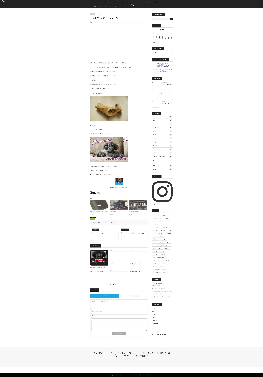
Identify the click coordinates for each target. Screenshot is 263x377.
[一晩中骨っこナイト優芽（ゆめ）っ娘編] (99, 205)
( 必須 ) (94, 307)
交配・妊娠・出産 (162, 149)
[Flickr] (133, 370)
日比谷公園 (155, 239)
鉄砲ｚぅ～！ (163, 263)
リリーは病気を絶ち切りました (158, 283)
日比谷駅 (163, 239)
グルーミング (162, 127)
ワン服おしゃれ (162, 145)
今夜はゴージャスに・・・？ (116, 211)
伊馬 (170, 230)
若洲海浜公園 (166, 260)
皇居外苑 (162, 251)
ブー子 (164, 224)
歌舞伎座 (167, 248)
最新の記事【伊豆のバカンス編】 (98, 267)
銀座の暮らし (162, 169)
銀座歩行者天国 (156, 272)
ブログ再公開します (156, 291)
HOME (153, 308)
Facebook (128, 370)
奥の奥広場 (161, 236)
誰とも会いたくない (156, 288)
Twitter (126, 370)
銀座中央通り (156, 269)
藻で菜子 (155, 263)
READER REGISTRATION (157, 329)
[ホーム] (90, 4)
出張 (154, 233)
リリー (162, 138)
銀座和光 (164, 269)
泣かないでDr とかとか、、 (165, 104)
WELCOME (107, 2)
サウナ (154, 221)
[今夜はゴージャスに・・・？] (119, 205)
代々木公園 (163, 230)
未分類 (92, 14)
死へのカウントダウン (165, 93)
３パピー (162, 116)
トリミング (168, 221)
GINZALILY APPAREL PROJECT (159, 334)
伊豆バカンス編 (162, 152)
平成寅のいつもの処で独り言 (162, 156)
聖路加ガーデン (156, 260)
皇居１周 (155, 254)
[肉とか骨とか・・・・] (138, 205)
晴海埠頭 (161, 242)
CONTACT (156, 2)
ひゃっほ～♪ (113, 284)
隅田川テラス (166, 272)
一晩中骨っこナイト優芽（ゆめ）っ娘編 (99, 211)
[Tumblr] (135, 370)
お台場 (163, 215)
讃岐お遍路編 (162, 165)
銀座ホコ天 (162, 266)
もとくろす (168, 218)
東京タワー (167, 245)
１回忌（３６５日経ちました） (166, 85)
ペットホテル (156, 227)
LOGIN (153, 326)
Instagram (135, 2)
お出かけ (162, 120)
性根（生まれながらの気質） (97, 271)
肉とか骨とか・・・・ (134, 211)
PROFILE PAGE (155, 331)
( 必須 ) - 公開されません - (99, 311)
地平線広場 (168, 233)
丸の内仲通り (165, 227)
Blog (153, 311)
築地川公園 (163, 254)
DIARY (116, 2)
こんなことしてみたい (135, 271)
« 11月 (153, 42)
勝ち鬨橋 (161, 233)
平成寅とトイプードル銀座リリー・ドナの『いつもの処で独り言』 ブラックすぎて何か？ (131, 354)
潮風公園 (155, 251)
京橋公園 (155, 230)
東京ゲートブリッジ (157, 245)
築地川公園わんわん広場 (158, 257)
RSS (137, 370)
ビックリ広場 (156, 224)
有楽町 (168, 242)
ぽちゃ (161, 218)
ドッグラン (162, 134)
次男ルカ (160, 248)
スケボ (161, 221)
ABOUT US (125, 2)
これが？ (112, 263)
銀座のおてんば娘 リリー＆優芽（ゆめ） (119, 187)
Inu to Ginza (156, 215)
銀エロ (154, 266)
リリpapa (99, 222)
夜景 (154, 236)
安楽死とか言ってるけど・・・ (137, 263)
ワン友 (162, 142)
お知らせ (162, 123)
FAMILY (153, 317)
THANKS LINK (145, 2)
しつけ (162, 131)
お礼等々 (154, 296)
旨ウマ (154, 242)
